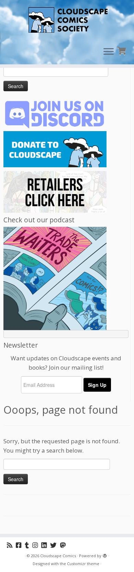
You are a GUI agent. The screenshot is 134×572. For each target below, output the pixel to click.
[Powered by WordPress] (104, 554)
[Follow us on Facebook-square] (20, 545)
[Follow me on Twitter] (55, 545)
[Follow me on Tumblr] (28, 545)
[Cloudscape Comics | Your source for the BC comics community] (67, 20)
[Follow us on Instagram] (36, 545)
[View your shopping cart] (122, 50)
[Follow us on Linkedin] (45, 545)
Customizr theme (83, 563)
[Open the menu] (108, 52)
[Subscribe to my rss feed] (11, 545)
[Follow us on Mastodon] (64, 545)
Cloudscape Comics (58, 555)
